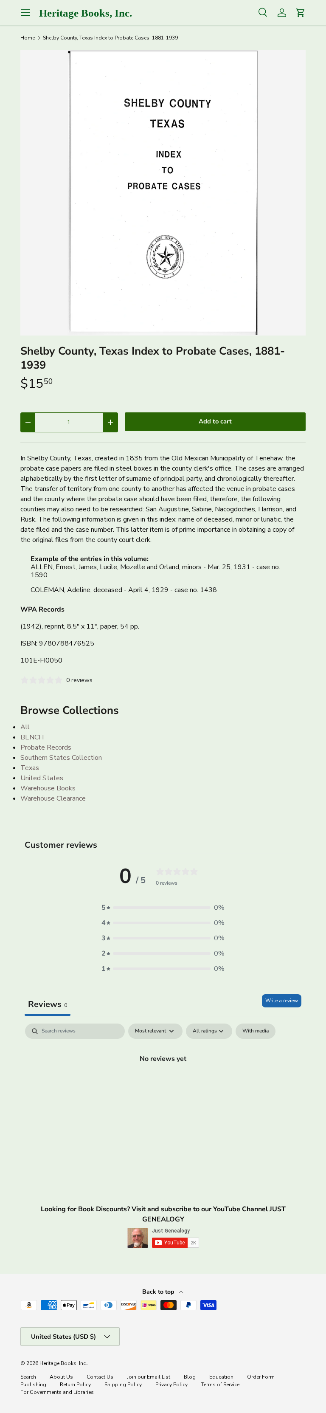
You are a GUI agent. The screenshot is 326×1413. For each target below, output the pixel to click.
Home (27, 37)
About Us (61, 1377)
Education (221, 1377)
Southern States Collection (61, 757)
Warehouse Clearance (53, 798)
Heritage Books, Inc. (63, 1363)
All (25, 727)
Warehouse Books (48, 788)
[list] (163, 193)
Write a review (281, 1000)
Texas (29, 768)
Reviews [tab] (47, 1004)
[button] (163, 908)
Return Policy (75, 1384)
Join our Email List (148, 1377)
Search (28, 1377)
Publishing (33, 1384)
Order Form (261, 1377)
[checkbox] (255, 1031)
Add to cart (215, 421)
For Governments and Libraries (57, 1392)
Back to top (159, 1292)
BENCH (32, 737)
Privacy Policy (171, 1384)
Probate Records (45, 747)
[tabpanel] (163, 1087)
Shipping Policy (123, 1384)
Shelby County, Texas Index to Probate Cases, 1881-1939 (110, 37)
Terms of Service (220, 1384)
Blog (190, 1377)
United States (41, 778)
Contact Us (100, 1377)
